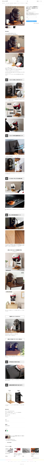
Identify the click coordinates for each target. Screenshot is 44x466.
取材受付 (27, 461)
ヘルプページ (19, 461)
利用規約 (35, 461)
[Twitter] (5, 430)
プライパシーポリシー (31, 461)
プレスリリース (15, 461)
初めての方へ (12, 461)
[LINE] (7, 430)
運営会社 (8, 461)
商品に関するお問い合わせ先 (23, 461)
